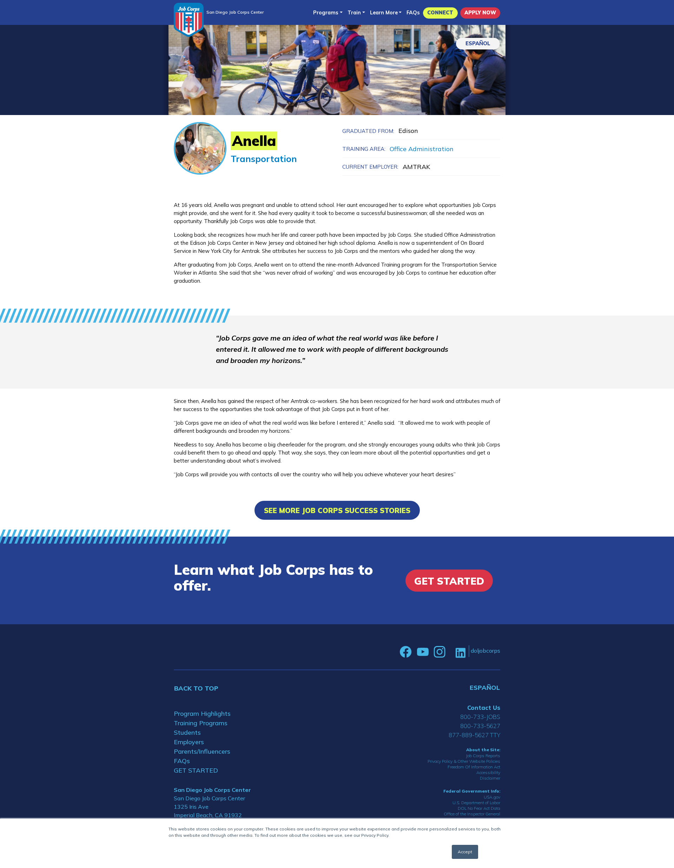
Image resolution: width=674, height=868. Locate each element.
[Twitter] (450, 652)
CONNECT (440, 12)
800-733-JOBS (480, 716)
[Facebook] (406, 652)
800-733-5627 (480, 725)
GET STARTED (196, 770)
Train (354, 12)
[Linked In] (460, 652)
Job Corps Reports (483, 755)
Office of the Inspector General (472, 813)
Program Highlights (202, 713)
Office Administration (422, 149)
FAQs (413, 12)
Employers (189, 742)
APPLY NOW (480, 12)
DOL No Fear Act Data (479, 808)
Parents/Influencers (202, 751)
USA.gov (492, 797)
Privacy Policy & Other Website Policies (464, 761)
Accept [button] (465, 851)
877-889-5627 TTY (474, 735)
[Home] (189, 20)
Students (187, 732)
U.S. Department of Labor (476, 802)
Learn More (384, 12)
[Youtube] (422, 652)
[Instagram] (439, 652)
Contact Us (483, 707)
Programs (325, 12)
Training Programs (200, 723)
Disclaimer (490, 778)
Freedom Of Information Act (474, 766)
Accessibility (488, 772)
